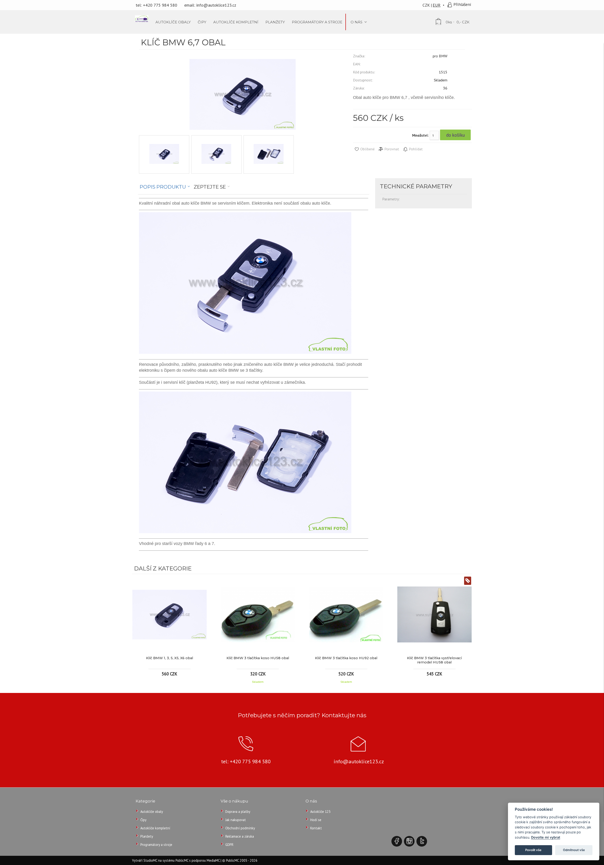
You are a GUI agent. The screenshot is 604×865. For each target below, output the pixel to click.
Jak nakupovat (235, 820)
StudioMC (150, 860)
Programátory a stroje (156, 844)
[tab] (165, 187)
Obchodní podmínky (240, 828)
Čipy (143, 820)
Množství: (420, 135)
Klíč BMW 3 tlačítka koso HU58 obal (257, 658)
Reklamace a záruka (239, 836)
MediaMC (213, 860)
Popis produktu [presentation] (163, 187)
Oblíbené (367, 149)
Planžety (146, 836)
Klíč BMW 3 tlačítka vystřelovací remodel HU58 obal (434, 660)
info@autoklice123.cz (216, 5)
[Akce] (468, 581)
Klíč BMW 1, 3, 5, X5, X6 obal (169, 658)
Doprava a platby (237, 811)
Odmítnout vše (574, 850)
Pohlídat (415, 149)
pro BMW (440, 56)
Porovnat (391, 149)
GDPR (229, 844)
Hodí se (315, 820)
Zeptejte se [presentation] (210, 187)
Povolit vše (533, 850)
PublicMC (182, 860)
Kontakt (316, 828)
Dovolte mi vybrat (545, 837)
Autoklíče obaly (151, 811)
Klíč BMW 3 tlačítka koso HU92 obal (346, 658)
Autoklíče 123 (320, 811)
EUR (436, 5)
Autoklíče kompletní (155, 828)
